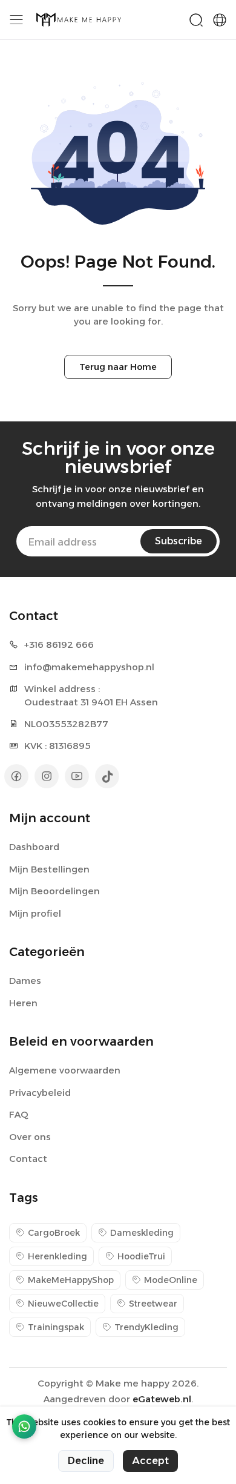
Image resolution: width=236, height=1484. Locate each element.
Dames (25, 980)
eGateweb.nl (162, 1399)
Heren (23, 1003)
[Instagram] (46, 776)
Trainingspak (56, 1327)
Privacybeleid (40, 1092)
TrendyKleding (146, 1327)
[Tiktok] (107, 776)
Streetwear (153, 1303)
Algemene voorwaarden (64, 1070)
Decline (86, 1460)
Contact (28, 1158)
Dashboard (34, 846)
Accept (150, 1460)
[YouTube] (77, 776)
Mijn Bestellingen (49, 869)
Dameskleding (142, 1232)
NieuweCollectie (63, 1303)
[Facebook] (16, 776)
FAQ (18, 1114)
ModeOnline (170, 1280)
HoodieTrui (141, 1256)
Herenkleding (57, 1256)
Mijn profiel (35, 913)
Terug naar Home (118, 366)
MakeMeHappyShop (71, 1280)
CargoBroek (54, 1232)
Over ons (30, 1137)
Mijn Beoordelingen (54, 891)
